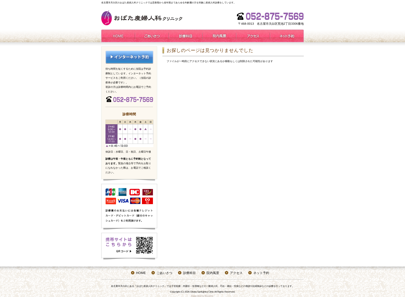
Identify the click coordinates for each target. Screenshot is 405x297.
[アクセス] (253, 36)
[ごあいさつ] (152, 36)
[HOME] (118, 36)
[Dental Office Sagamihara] (141, 18)
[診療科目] (185, 36)
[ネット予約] (287, 36)
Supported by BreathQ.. (202, 296)
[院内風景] (219, 36)
